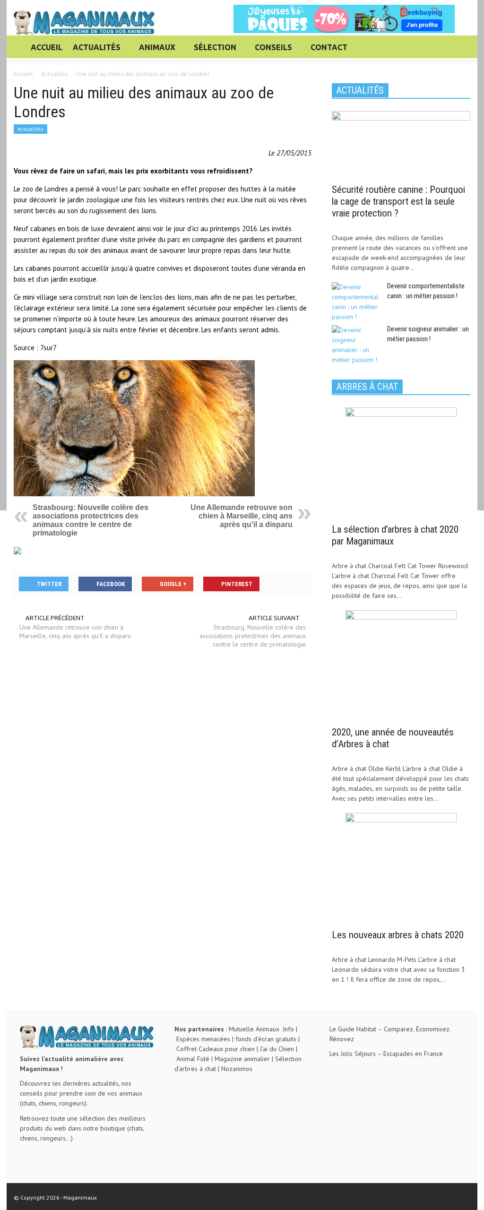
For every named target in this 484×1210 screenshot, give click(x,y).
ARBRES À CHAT (367, 386)
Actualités (30, 128)
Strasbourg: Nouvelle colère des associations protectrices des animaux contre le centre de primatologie (90, 520)
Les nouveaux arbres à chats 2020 (398, 935)
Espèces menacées (203, 1039)
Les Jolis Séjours (352, 1053)
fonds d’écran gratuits (265, 1039)
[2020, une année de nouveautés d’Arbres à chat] (401, 665)
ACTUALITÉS (94, 51)
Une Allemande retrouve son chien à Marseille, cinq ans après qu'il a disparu (241, 515)
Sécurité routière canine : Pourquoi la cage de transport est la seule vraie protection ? (398, 201)
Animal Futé (192, 1058)
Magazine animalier (242, 1058)
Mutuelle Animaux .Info (261, 1029)
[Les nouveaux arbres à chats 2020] (401, 868)
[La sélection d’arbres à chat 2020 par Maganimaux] (401, 462)
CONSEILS (271, 51)
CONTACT (329, 47)
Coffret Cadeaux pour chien (215, 1049)
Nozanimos (236, 1068)
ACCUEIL (46, 47)
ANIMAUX (154, 51)
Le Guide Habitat (352, 1029)
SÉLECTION (212, 51)
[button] (460, 46)
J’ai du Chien (277, 1049)
